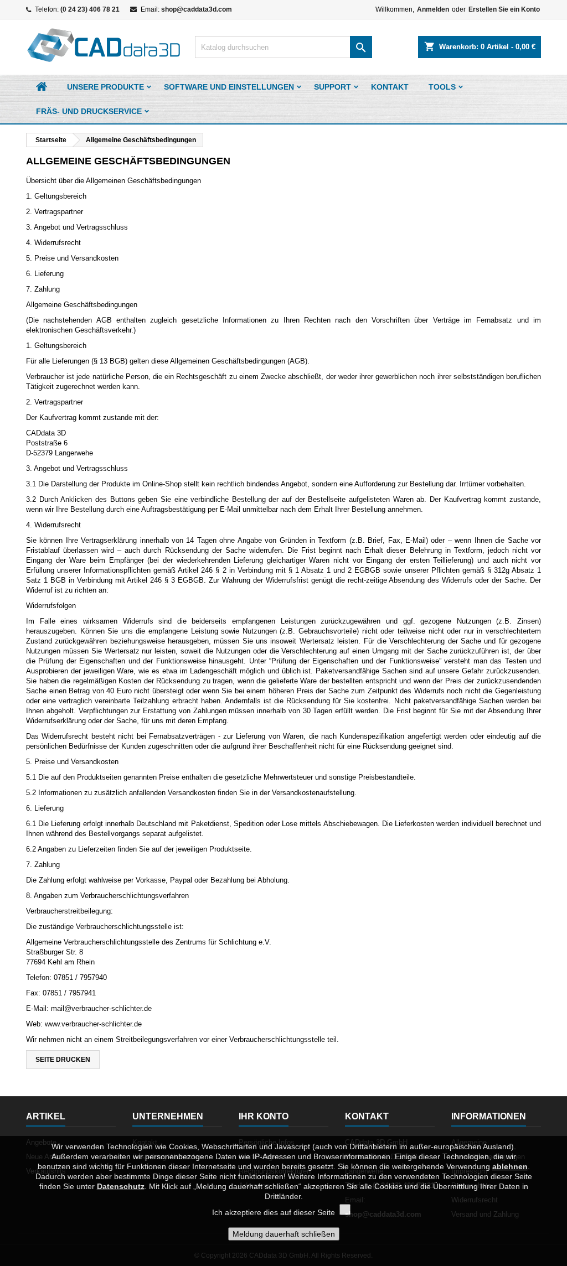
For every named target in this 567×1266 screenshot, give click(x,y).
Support (332, 86)
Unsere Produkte (105, 86)
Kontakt (390, 86)
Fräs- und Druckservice (89, 111)
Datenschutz (121, 1186)
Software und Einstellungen (229, 86)
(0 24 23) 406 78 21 (90, 9)
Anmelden (433, 9)
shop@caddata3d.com (196, 9)
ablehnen (510, 1166)
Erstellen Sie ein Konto (504, 9)
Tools (442, 86)
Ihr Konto (263, 1116)
